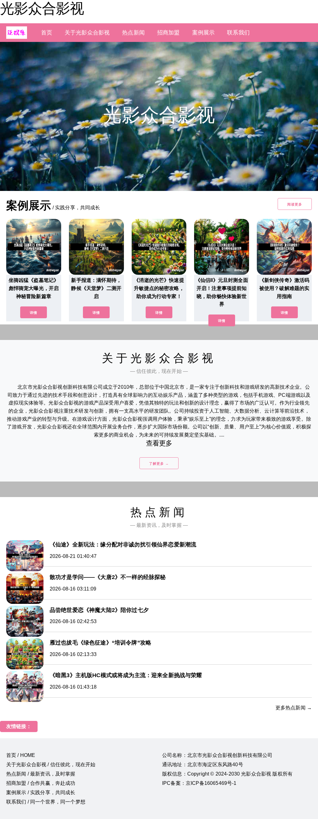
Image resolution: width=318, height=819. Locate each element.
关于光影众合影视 (87, 32)
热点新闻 (133, 32)
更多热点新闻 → (293, 707)
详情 (33, 312)
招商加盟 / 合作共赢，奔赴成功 (40, 783)
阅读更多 (294, 204)
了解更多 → (159, 463)
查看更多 (159, 443)
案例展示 (203, 32)
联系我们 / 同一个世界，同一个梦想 (45, 801)
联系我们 (238, 32)
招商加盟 (168, 32)
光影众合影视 (42, 8)
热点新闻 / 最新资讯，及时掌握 (40, 773)
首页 (46, 32)
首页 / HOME (20, 755)
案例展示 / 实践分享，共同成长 (40, 792)
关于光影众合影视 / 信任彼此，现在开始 (50, 764)
